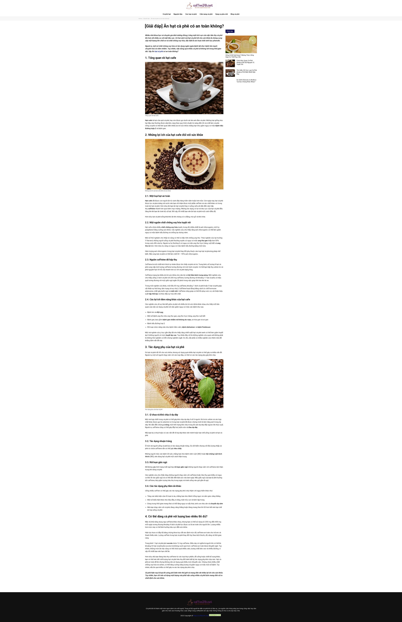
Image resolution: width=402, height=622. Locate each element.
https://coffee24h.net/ (201, 615)
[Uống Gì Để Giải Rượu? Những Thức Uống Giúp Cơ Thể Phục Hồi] (241, 44)
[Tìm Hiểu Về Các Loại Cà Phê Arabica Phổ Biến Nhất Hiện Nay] (230, 73)
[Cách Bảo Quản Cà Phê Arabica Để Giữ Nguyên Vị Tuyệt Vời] (230, 63)
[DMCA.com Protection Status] (215, 615)
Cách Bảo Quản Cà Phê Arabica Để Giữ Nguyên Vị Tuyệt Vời (245, 62)
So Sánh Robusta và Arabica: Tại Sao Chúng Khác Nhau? (246, 81)
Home (140, 18)
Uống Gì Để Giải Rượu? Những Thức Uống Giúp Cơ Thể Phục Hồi (239, 56)
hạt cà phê (159, 51)
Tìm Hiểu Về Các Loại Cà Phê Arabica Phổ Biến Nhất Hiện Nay (247, 72)
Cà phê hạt (146, 18)
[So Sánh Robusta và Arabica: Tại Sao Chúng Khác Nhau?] (230, 82)
